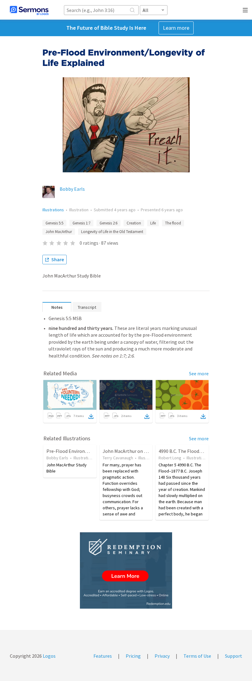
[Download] (91, 416)
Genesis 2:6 (108, 223)
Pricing (133, 656)
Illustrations (53, 209)
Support (233, 656)
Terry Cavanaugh (118, 458)
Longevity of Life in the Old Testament (112, 231)
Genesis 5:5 (54, 223)
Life (153, 223)
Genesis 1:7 (81, 223)
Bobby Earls (72, 189)
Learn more (176, 27)
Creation (134, 223)
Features (102, 656)
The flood (173, 223)
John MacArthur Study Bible (66, 468)
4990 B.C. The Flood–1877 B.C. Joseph (197, 451)
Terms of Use (197, 656)
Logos (49, 656)
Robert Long (170, 458)
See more (199, 373)
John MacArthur (58, 231)
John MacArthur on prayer (130, 451)
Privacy (162, 656)
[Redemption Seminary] (126, 570)
